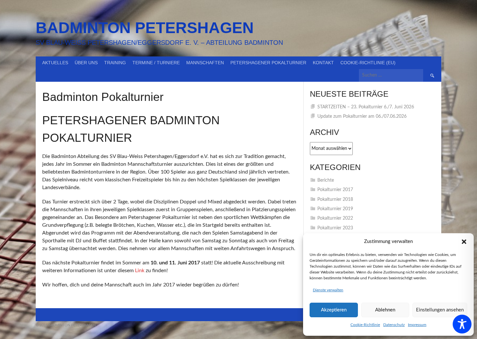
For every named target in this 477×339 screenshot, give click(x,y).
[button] (464, 241)
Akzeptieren (334, 310)
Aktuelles (55, 62)
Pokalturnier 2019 (335, 209)
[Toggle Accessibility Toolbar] (462, 324)
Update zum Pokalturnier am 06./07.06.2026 (362, 116)
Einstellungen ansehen (440, 310)
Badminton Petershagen (145, 27)
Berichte (325, 180)
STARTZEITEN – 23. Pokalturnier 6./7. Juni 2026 (365, 107)
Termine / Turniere (156, 62)
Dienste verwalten (328, 290)
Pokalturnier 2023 (335, 228)
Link (139, 270)
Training (115, 62)
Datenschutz (394, 325)
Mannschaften (205, 62)
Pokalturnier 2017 (335, 190)
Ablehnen (385, 310)
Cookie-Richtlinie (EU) (368, 62)
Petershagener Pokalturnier (268, 62)
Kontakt (323, 62)
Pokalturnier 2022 (335, 218)
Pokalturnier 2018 (335, 199)
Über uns (86, 62)
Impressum (417, 325)
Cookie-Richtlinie (365, 325)
